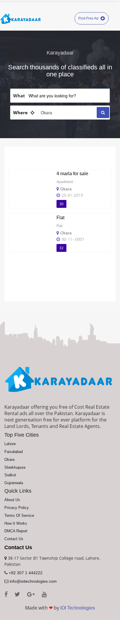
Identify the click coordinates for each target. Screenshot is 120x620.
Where (20, 112)
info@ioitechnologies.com (33, 581)
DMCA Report (15, 531)
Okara (66, 189)
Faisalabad (13, 451)
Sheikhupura (14, 467)
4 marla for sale (72, 173)
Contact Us (13, 539)
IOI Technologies (77, 607)
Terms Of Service (19, 515)
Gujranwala (13, 483)
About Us (12, 500)
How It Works (15, 523)
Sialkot (10, 475)
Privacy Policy (16, 507)
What (19, 96)
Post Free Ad (88, 18)
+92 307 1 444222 (26, 572)
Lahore (10, 444)
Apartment (65, 182)
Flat (60, 217)
